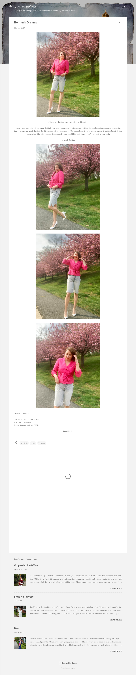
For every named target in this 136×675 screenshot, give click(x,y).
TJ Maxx (41, 443)
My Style (24, 443)
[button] (120, 23)
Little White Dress (23, 596)
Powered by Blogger (70, 663)
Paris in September (26, 6)
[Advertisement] (68, 528)
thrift (33, 443)
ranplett (73, 668)
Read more (116, 588)
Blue (16, 628)
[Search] (125, 7)
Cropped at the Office (26, 565)
